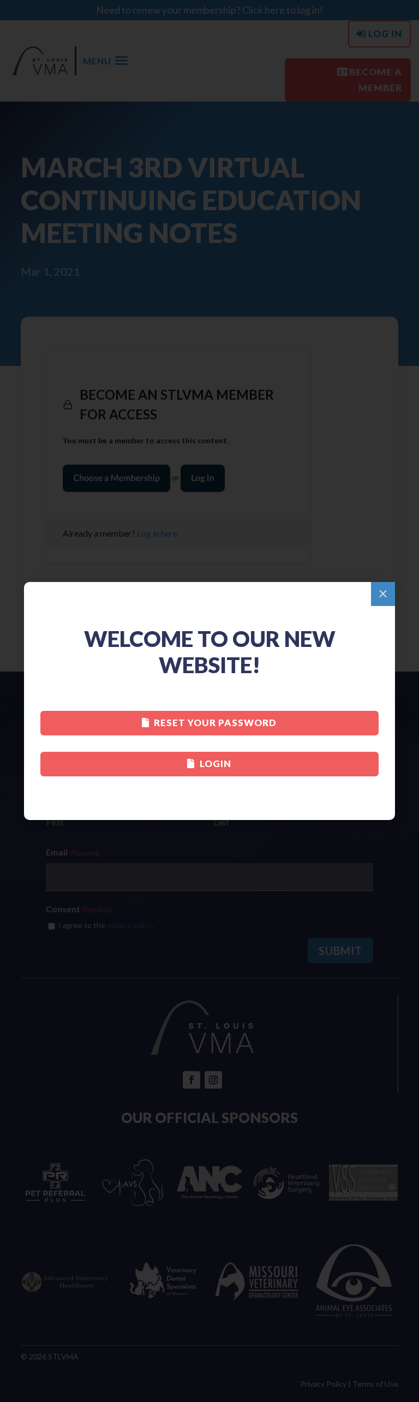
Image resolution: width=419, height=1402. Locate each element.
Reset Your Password (215, 722)
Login (215, 763)
